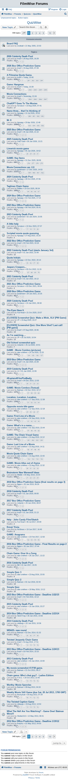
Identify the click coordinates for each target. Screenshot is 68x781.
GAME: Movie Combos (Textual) (23, 388)
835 (38, 126)
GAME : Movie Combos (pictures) (24, 350)
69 (35, 272)
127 (41, 355)
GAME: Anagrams (16, 534)
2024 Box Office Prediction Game (23, 195)
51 (28, 402)
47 (28, 431)
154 (37, 459)
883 (42, 116)
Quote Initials (13, 257)
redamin (20, 345)
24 (27, 412)
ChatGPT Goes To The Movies (22, 103)
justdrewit (21, 170)
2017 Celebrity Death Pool (20, 510)
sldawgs (20, 623)
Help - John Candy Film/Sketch (22, 519)
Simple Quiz (13, 587)
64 (28, 191)
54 (38, 402)
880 (29, 116)
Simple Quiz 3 (14, 572)
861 (38, 173)
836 (42, 126)
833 (29, 126)
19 (34, 229)
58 (32, 393)
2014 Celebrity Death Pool (20, 621)
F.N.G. (19, 678)
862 (42, 173)
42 (32, 421)
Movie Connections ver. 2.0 (20, 167)
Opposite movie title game (20, 406)
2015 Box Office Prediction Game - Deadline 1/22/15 (33, 594)
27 (37, 412)
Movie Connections (16, 94)
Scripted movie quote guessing (23, 233)
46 (28, 450)
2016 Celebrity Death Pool (20, 563)
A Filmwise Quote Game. (19, 75)
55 (38, 540)
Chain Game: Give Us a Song (21, 553)
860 (34, 173)
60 (38, 393)
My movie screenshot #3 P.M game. (25, 668)
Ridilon (19, 188)
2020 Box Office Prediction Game (23, 291)
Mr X (9, 120)
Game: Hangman (15, 84)
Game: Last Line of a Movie (21, 444)
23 (37, 384)
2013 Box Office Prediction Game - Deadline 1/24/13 (33, 649)
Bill (18, 565)
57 (28, 393)
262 (33, 80)
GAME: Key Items (16, 158)
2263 (35, 90)
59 (35, 393)
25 (31, 412)
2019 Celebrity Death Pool (20, 369)
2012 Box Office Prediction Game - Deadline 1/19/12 (33, 721)
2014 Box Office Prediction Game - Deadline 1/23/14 (33, 613)
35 (27, 263)
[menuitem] (8, 9)
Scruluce (20, 106)
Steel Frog (21, 616)
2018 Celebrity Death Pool (20, 491)
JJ (18, 371)
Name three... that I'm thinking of (23, 111)
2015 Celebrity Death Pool (20, 604)
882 (38, 116)
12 (34, 698)
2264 (40, 90)
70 (38, 272)
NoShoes (21, 529)
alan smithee (22, 352)
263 (37, 80)
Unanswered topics (8, 18)
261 (28, 80)
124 (28, 355)
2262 (30, 90)
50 (38, 431)
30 (34, 154)
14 (31, 645)
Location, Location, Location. (22, 397)
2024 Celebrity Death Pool (20, 177)
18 (31, 229)
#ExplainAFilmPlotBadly (19, 378)
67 (38, 191)
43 (35, 421)
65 (32, 191)
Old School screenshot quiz (21, 342)
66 (35, 191)
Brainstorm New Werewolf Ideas (23, 472)
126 (37, 355)
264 (41, 80)
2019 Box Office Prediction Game (23, 359)
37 (34, 263)
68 (32, 272)
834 (34, 126)
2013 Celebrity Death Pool (20, 658)
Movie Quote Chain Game (20, 453)
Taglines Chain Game (18, 186)
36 (31, 263)
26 (34, 412)
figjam (19, 484)
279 (41, 163)
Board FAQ (12, 43)
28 (27, 154)
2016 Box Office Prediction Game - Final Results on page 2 (37, 544)
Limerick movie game (18, 148)
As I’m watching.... (16, 335)
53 (35, 402)
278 (37, 163)
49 (35, 431)
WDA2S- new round (17, 630)
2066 (40, 99)
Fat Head (21, 313)
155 (41, 459)
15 (34, 645)
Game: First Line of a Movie (21, 416)
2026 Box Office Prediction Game (23, 66)
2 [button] (32, 33)
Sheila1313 (21, 716)
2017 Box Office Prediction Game (23, 500)
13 (27, 645)
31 (37, 154)
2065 (35, 99)
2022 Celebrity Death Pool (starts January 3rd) (30, 250)
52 (32, 402)
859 (29, 173)
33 (37, 468)
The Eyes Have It (15, 310)
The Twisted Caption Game (20, 702)
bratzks (20, 723)
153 (33, 459)
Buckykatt (21, 695)
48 (32, 431)
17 (27, 229)
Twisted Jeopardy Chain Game (22, 640)
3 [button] (36, 33)
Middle (19, 475)
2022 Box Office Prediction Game (23, 241)
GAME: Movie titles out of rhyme (23, 463)
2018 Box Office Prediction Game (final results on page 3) (36, 482)
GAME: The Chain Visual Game (23, 435)
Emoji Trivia (13, 527)
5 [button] (43, 33)
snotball (20, 46)
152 (28, 459)
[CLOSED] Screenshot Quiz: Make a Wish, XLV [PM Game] (36, 318)
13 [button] (50, 33)
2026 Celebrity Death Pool (20, 56)
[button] (23, 33)
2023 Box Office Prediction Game (23, 205)
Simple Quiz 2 (14, 579)
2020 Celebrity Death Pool (20, 301)
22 (34, 384)
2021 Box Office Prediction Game (23, 284)
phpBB (25, 775)
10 (27, 698)
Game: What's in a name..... (21, 425)
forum (41, 772)
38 (37, 263)
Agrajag (20, 113)
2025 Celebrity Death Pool (20, 139)
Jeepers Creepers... (16, 267)
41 (28, 421)
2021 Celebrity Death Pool (20, 276)
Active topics (23, 18)
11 (31, 698)
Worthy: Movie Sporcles (19, 685)
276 (28, 163)
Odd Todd (21, 141)
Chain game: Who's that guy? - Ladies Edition (30, 675)
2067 (45, 99)
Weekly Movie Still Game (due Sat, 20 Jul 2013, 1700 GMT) (36, 692)
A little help (12, 224)
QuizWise (34, 22)
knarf (19, 59)
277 (33, 163)
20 (37, 229)
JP (18, 320)
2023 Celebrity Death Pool (20, 214)
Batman (20, 390)
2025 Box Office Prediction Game (23, 129)
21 (31, 384)
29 (31, 154)
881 (34, 116)
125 (33, 355)
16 (37, 645)
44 (38, 421)
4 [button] (39, 33)
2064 (30, 99)
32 (34, 468)
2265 (45, 90)
